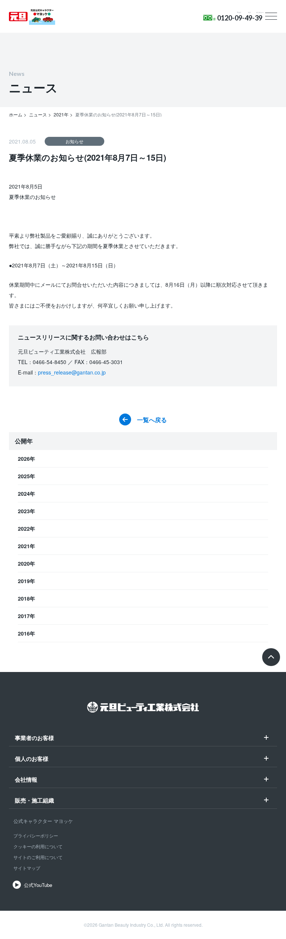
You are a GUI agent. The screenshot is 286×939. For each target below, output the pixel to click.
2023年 (26, 511)
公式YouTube (38, 884)
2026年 (26, 458)
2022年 (26, 528)
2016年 (26, 633)
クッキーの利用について (38, 846)
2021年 (26, 546)
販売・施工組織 (34, 801)
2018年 (26, 598)
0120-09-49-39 (239, 18)
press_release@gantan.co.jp (72, 372)
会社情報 (26, 780)
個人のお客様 (31, 759)
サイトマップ (26, 868)
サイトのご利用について (38, 857)
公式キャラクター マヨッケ (43, 821)
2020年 (26, 563)
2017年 (26, 616)
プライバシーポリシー (35, 835)
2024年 (26, 493)
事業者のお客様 (34, 738)
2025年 (26, 476)
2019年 (26, 581)
